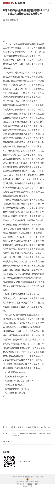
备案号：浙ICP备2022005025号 (27, 484)
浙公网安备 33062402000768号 (27, 482)
